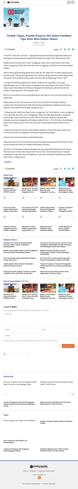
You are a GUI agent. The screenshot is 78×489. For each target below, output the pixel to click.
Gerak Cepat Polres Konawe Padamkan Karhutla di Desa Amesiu (47, 209)
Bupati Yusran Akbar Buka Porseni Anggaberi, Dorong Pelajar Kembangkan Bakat (48, 190)
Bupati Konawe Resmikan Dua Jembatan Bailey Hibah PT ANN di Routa (46, 228)
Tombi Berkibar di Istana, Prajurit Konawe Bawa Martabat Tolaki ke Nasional (66, 228)
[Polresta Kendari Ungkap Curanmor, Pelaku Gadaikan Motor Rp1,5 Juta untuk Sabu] (12, 220)
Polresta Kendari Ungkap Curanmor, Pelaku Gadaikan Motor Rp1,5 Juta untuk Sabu (11, 228)
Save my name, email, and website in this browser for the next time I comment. (31, 341)
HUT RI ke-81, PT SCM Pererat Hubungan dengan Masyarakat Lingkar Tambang (30, 209)
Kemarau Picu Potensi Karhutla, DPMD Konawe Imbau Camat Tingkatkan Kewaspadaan (10, 190)
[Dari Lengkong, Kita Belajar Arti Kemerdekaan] (21, 429)
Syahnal (36, 43)
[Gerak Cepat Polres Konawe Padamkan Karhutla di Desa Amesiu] (48, 201)
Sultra (43, 43)
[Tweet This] (64, 49)
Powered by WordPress (31, 484)
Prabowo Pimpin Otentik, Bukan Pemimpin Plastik (56, 422)
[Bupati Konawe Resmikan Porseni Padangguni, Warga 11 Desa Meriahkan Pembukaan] (67, 181)
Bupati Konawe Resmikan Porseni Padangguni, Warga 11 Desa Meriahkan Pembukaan (66, 190)
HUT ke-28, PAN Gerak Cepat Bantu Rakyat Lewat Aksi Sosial (11, 209)
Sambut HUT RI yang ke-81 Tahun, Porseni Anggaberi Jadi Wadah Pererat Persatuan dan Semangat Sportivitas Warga (30, 190)
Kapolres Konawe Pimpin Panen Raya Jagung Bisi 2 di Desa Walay (29, 228)
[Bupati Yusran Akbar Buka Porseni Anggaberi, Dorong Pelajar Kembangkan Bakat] (48, 181)
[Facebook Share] (60, 49)
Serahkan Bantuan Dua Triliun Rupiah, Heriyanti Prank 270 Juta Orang (54, 450)
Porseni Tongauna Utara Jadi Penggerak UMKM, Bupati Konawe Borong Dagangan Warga (66, 209)
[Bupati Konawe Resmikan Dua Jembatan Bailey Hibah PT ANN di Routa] (48, 220)
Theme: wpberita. (49, 484)
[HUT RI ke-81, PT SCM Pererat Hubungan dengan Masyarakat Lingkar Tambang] (30, 201)
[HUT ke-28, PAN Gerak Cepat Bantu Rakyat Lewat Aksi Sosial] (12, 201)
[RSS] (39, 478)
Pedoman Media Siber (46, 471)
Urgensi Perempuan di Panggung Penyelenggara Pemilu (16, 450)
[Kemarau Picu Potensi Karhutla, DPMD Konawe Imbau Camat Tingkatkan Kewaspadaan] (12, 181)
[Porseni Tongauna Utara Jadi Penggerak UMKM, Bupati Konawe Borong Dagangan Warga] (67, 201)
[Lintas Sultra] (13, 2)
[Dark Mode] (68, 2)
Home (26, 471)
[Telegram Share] (68, 49)
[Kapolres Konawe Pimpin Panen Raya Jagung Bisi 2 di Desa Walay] (30, 220)
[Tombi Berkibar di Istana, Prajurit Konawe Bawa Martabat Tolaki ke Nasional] (67, 220)
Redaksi (33, 471)
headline (8, 162)
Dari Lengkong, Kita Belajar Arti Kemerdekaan (15, 441)
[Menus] (5, 2)
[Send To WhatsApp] (72, 49)
